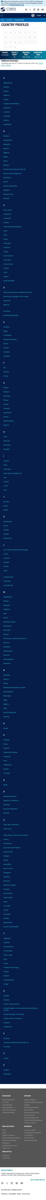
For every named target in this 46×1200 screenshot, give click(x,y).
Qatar (5, 785)
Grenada (6, 408)
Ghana (5, 400)
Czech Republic (8, 281)
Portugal (6, 773)
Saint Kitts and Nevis (11, 825)
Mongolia (6, 647)
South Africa (8, 893)
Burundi (6, 198)
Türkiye (6, 976)
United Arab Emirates (11, 1004)
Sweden (6, 918)
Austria (6, 120)
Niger (5, 700)
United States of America (12, 1018)
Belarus (6, 148)
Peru (5, 761)
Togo (5, 959)
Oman (5, 728)
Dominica (6, 311)
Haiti (5, 437)
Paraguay (6, 756)
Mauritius (6, 630)
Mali (5, 613)
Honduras (7, 445)
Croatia (6, 268)
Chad (5, 231)
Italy (5, 490)
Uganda (6, 996)
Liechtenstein (8, 577)
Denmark (6, 301)
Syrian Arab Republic (11, 927)
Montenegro (8, 651)
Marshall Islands (9, 622)
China (5, 239)
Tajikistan (7, 938)
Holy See (6, 441)
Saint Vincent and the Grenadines (15, 835)
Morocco (6, 655)
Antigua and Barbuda (11, 104)
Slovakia (6, 877)
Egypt (5, 331)
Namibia (6, 675)
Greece (5, 404)
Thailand (6, 942)
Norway (6, 717)
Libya (5, 571)
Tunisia (6, 972)
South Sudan (8, 897)
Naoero (6, 679)
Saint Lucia (7, 829)
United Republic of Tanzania (13, 1014)
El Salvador (7, 335)
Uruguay (6, 1023)
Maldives (6, 609)
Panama (6, 748)
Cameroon (7, 218)
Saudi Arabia (8, 852)
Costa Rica (7, 260)
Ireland (6, 482)
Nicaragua (7, 696)
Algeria (6, 91)
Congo (5, 252)
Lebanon (6, 558)
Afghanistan (7, 83)
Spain (5, 902)
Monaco (6, 643)
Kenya (5, 526)
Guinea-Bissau (8, 421)
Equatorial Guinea (10, 339)
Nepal (5, 683)
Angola (6, 99)
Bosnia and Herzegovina (12, 173)
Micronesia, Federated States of (15, 638)
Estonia (6, 348)
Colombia (6, 243)
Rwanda (6, 813)
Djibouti (6, 305)
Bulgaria (6, 190)
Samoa (5, 839)
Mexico (6, 634)
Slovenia (6, 881)
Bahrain (6, 136)
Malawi (6, 601)
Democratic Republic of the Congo (16, 296)
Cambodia (7, 214)
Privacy (19, 1194)
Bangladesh (7, 140)
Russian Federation (10, 809)
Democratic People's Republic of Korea (17, 292)
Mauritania (7, 626)
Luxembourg (8, 585)
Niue (5, 708)
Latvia (5, 554)
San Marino (7, 843)
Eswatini (6, 352)
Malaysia (6, 605)
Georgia (6, 392)
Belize (5, 157)
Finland (6, 372)
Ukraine (6, 1000)
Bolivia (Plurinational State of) (14, 169)
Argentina (7, 108)
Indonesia (7, 469)
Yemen (6, 1058)
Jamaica (6, 502)
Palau (5, 744)
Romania (6, 805)
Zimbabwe (7, 1074)
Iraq (4, 477)
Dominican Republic (10, 315)
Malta (5, 618)
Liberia (5, 566)
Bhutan (6, 165)
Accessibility (12, 1194)
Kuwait (6, 534)
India (5, 465)
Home (2, 20)
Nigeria (6, 704)
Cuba (5, 272)
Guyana (6, 425)
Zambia (6, 1070)
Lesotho (6, 562)
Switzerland (7, 922)
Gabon (5, 388)
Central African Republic (12, 227)
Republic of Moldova (11, 800)
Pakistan (6, 740)
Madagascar (7, 597)
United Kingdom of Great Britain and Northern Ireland (20, 1009)
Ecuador (6, 327)
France (5, 376)
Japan (5, 506)
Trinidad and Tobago (11, 967)
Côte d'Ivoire (8, 264)
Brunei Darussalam (10, 186)
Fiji (4, 368)
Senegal (6, 856)
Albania (6, 87)
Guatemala (7, 413)
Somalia (6, 889)
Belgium (6, 153)
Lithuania (6, 581)
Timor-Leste (7, 955)
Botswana (7, 178)
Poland (6, 769)
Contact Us (4, 1194)
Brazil (5, 182)
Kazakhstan (7, 521)
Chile (5, 235)
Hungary (6, 449)
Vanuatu (6, 1038)
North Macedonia (9, 712)
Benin (5, 161)
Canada (6, 222)
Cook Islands (8, 256)
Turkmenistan (8, 980)
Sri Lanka (6, 906)
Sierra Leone (8, 868)
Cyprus (6, 276)
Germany (6, 396)
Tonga (5, 963)
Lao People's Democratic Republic (15, 550)
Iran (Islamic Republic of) (12, 473)
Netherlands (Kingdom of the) (14, 687)
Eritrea (5, 344)
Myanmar (6, 663)
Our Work (10, 20)
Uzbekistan (7, 1027)
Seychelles (7, 864)
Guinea (6, 417)
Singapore (7, 873)
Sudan (5, 910)
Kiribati (6, 530)
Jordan (5, 510)
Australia (6, 116)
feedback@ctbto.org (17, 5)
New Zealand (8, 692)
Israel (5, 486)
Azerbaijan (7, 124)
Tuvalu (5, 984)
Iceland (6, 461)
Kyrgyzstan (7, 538)
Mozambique (8, 659)
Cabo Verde (7, 210)
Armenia (6, 112)
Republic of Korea (9, 796)
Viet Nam (6, 1047)
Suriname (6, 914)
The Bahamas (8, 947)
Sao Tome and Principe (11, 848)
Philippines (7, 765)
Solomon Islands (9, 885)
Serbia (5, 860)
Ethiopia (6, 356)
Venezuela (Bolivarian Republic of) (15, 1042)
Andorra (6, 95)
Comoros (6, 247)
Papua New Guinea (10, 752)
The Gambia (7, 951)
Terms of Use (26, 1194)
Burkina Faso (8, 194)
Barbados (6, 144)
